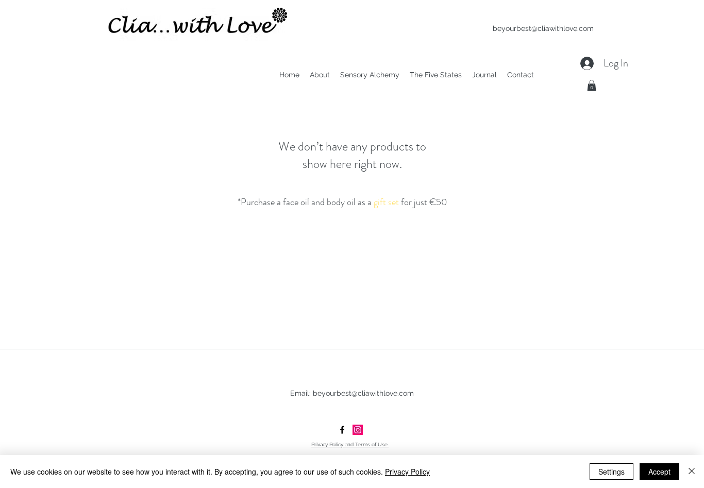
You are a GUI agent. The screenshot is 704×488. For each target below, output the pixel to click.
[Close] (691, 471)
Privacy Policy (407, 471)
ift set (386, 202)
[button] (591, 85)
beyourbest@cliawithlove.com (543, 28)
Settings (611, 471)
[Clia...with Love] (358, 430)
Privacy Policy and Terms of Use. (350, 444)
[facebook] (342, 430)
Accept (659, 471)
